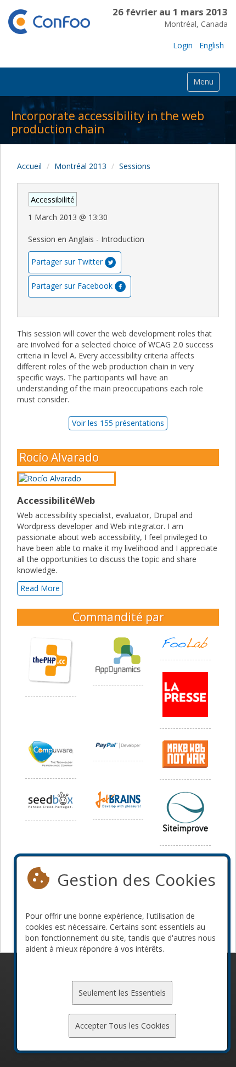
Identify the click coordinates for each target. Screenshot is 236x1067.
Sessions (134, 166)
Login (183, 45)
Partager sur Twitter (67, 261)
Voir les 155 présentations (118, 423)
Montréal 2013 (80, 166)
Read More (40, 588)
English (211, 45)
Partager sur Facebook (72, 285)
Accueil (29, 166)
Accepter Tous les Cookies (122, 1025)
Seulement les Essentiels (122, 992)
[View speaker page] (69, 478)
